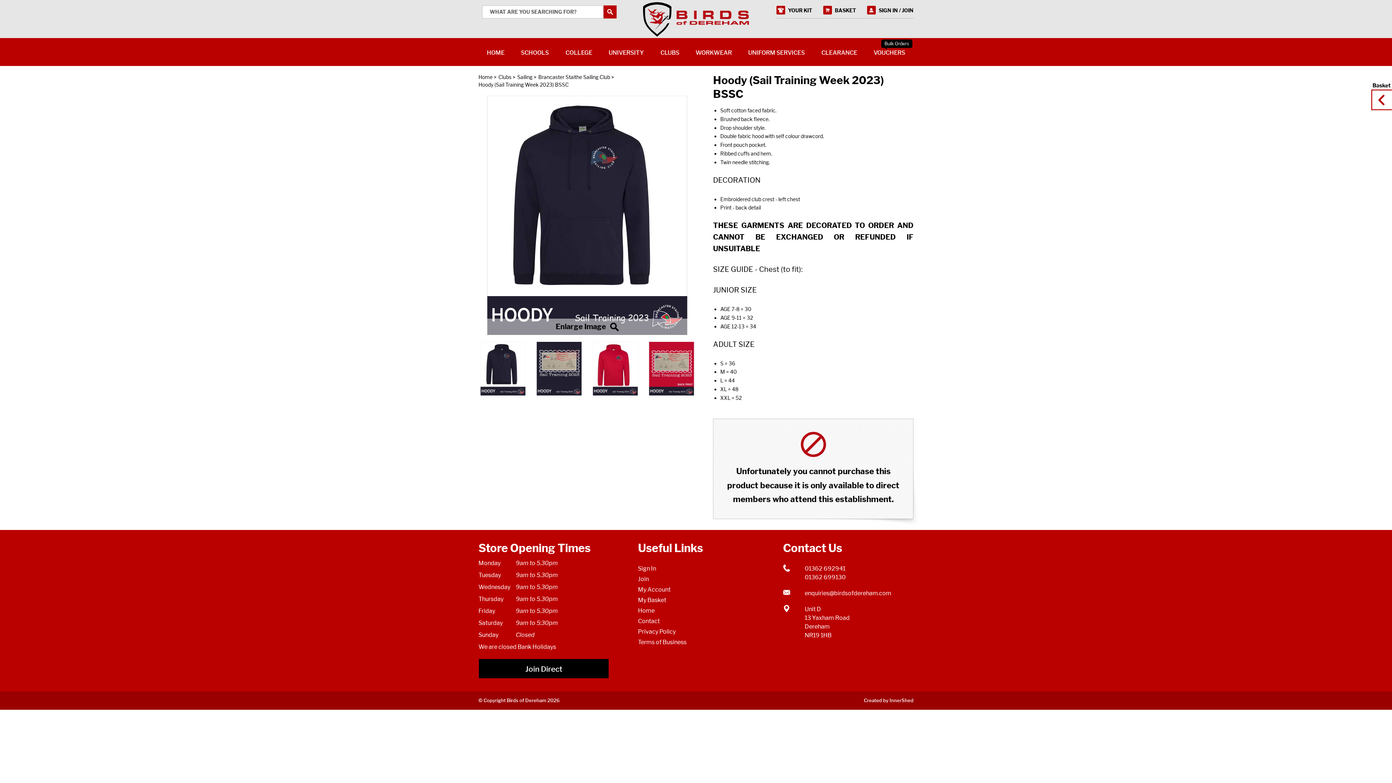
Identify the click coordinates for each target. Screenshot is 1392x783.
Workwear (714, 52)
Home (485, 77)
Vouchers (889, 52)
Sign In (647, 568)
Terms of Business (662, 642)
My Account (654, 589)
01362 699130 (825, 577)
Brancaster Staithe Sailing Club (574, 77)
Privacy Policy (657, 631)
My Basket (652, 600)
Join (643, 579)
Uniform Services (776, 52)
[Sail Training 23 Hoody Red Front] (587, 215)
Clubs (504, 77)
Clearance (839, 52)
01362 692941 (825, 568)
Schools (535, 52)
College (579, 52)
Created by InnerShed (889, 700)
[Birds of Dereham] (696, 19)
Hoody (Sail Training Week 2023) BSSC (523, 85)
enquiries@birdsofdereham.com (848, 593)
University (626, 52)
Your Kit (800, 10)
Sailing (525, 77)
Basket (1379, 93)
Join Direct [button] (543, 669)
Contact (649, 621)
